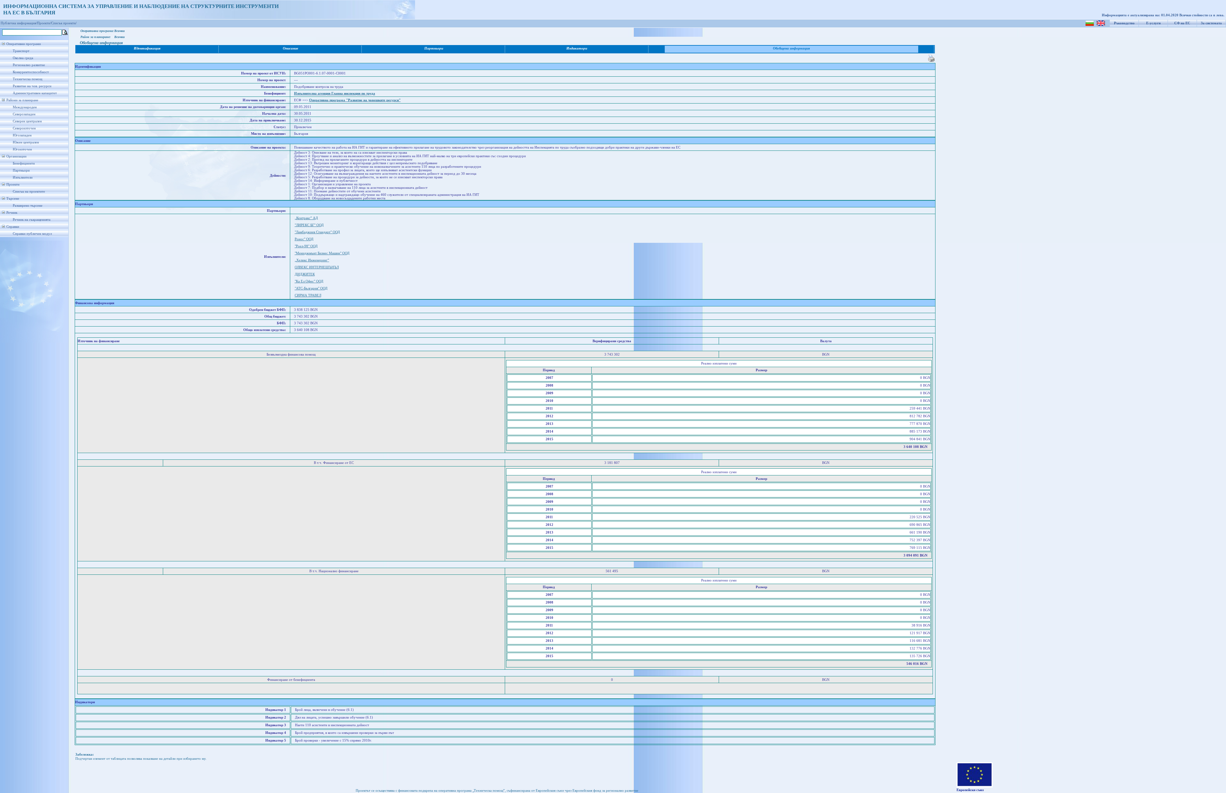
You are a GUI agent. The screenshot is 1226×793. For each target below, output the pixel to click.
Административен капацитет (35, 93)
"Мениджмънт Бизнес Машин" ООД (322, 253)
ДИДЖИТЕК (305, 274)
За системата (1211, 23)
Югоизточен (22, 149)
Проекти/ (44, 23)
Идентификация (147, 48)
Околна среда (23, 58)
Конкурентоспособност (31, 72)
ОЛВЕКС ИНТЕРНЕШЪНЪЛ (317, 267)
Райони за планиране (22, 100)
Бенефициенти (24, 163)
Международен (25, 107)
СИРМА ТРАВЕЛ (308, 295)
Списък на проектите (29, 191)
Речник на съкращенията (31, 219)
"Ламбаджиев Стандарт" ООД (317, 232)
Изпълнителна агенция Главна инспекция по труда (334, 93)
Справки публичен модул (32, 233)
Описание (290, 48)
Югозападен (22, 135)
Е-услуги (1153, 23)
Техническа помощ (27, 79)
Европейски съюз (970, 790)
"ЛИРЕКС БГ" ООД (309, 225)
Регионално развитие (29, 65)
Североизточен (24, 128)
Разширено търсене (27, 205)
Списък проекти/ (64, 23)
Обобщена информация (791, 48)
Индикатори (576, 48)
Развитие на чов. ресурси (32, 86)
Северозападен (24, 114)
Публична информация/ (19, 23)
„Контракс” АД (306, 218)
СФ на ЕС (1182, 23)
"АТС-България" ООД (311, 288)
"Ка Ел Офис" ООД (309, 281)
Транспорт (21, 51)
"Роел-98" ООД (306, 246)
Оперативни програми (23, 44)
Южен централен (26, 142)
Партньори (21, 170)
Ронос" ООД (304, 239)
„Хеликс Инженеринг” (312, 260)
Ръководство (1124, 23)
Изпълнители (23, 177)
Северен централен (27, 121)
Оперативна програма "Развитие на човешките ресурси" (355, 100)
